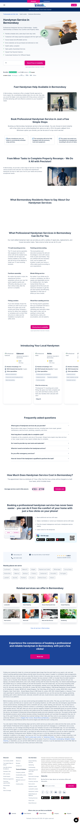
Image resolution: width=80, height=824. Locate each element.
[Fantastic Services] (40, 5)
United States (42, 813)
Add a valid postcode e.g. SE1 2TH (12, 71)
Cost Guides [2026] (8, 760)
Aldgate (33, 569)
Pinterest (51, 792)
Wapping (16, 569)
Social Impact (6, 776)
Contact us (18, 765)
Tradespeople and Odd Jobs (10, 14)
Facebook (42, 792)
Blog (4, 788)
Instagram (60, 792)
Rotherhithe (7, 573)
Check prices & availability (40, 327)
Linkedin (64, 792)
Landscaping (32, 767)
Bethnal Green (42, 577)
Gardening (31, 764)
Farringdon (63, 573)
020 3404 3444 (18, 558)
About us (18, 760)
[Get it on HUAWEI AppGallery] (60, 539)
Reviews (18, 763)
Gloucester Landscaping (57, 739)
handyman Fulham (49, 737)
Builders (31, 774)
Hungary (56, 813)
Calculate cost (59, 489)
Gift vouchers (6, 774)
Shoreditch (53, 573)
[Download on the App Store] (40, 539)
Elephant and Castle (44, 569)
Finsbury (33, 573)
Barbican (25, 573)
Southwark (7, 569)
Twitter (47, 792)
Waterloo (16, 573)
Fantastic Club (7, 771)
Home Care (31, 800)
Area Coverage (7, 790)
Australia (14, 813)
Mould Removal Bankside (41, 718)
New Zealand (27, 813)
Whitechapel (57, 569)
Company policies (20, 772)
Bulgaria (69, 813)
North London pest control (33, 737)
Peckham (23, 577)
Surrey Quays (68, 569)
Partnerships (6, 785)
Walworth (24, 569)
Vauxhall (15, 577)
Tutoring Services (33, 798)
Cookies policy (19, 784)
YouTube (55, 792)
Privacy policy (19, 777)
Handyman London (33, 791)
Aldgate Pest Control (27, 718)
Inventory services (33, 781)
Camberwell (43, 573)
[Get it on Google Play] (50, 539)
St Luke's (32, 577)
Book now (40, 656)
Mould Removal (32, 803)
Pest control (32, 784)
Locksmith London (33, 789)
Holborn (52, 577)
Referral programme (8, 779)
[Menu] (4, 5)
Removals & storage (34, 776)
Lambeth (6, 577)
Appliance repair (33, 786)
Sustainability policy (21, 775)
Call (75, 5)
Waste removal (32, 779)
